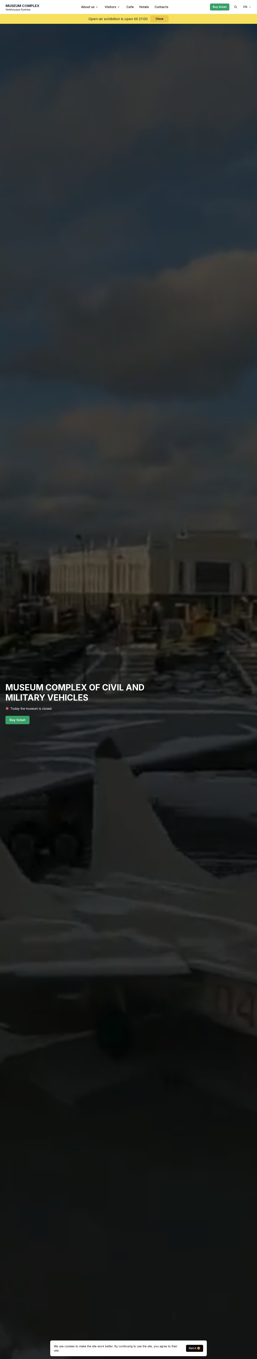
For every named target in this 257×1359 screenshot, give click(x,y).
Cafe (130, 7)
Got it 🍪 (194, 1348)
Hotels (144, 7)
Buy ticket (220, 7)
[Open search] (235, 6)
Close (159, 18)
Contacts (161, 7)
